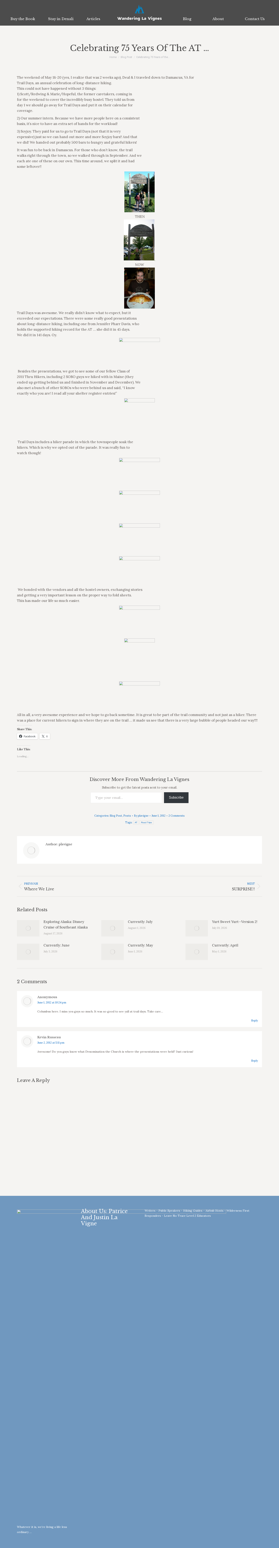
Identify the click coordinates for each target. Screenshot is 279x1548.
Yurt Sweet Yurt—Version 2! (234, 921)
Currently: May (140, 945)
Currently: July (140, 921)
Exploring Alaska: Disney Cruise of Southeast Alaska (66, 924)
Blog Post (116, 815)
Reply (254, 1020)
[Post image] (28, 928)
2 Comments (177, 815)
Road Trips (146, 822)
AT (136, 822)
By (141, 815)
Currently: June (57, 945)
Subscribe (176, 797)
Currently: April (225, 945)
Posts (127, 815)
